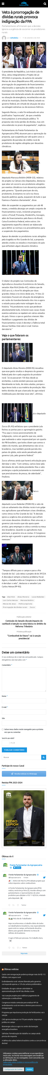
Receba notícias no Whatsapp (25, 774)
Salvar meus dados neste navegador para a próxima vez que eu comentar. (23, 730)
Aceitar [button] (29, 1069)
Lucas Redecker (38, 597)
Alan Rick (11, 597)
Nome (5, 696)
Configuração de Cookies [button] (14, 1069)
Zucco (32, 607)
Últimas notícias (11, 969)
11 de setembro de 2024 (31, 38)
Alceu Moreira (23, 597)
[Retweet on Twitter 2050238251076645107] (14, 948)
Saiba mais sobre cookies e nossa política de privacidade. (20, 1063)
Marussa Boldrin (27, 600)
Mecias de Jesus (9, 604)
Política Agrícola (25, 604)
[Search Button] (43, 757)
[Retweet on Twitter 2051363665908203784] (14, 905)
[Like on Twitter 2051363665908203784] (18, 905)
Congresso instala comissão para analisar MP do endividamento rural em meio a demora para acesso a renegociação (22, 1005)
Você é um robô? (8, 738)
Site (3, 718)
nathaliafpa (14, 38)
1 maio (26, 915)
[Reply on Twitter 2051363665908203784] (10, 905)
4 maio (26, 877)
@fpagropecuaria (15, 877)
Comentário (7, 665)
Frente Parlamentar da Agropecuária (22, 875)
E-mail (5, 707)
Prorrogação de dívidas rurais (15, 607)
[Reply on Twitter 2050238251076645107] (10, 948)
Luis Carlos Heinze (10, 600)
